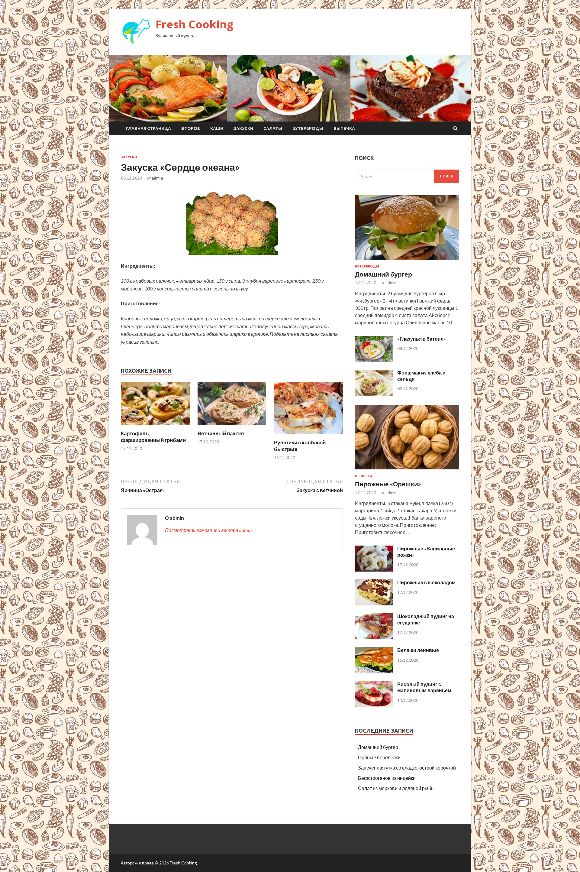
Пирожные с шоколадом (426, 582)
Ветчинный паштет (221, 433)
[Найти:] (407, 176)
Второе (190, 128)
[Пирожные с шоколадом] (374, 603)
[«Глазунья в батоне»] (374, 360)
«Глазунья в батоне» (421, 339)
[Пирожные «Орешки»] (407, 470)
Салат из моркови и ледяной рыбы (396, 788)
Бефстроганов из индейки (387, 778)
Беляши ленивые (418, 650)
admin (157, 178)
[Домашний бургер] (407, 261)
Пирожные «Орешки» (388, 484)
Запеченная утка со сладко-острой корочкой (407, 767)
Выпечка (344, 128)
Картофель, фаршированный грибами (153, 436)
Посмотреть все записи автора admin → (211, 530)
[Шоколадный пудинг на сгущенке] (374, 637)
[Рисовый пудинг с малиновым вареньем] (374, 705)
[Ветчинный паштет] (232, 426)
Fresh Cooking (195, 24)
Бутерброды (307, 128)
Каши (216, 128)
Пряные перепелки (379, 757)
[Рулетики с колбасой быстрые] (308, 435)
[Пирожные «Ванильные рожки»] (374, 569)
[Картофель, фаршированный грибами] (155, 426)
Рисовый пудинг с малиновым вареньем (424, 687)
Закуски (243, 128)
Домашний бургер (383, 274)
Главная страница (148, 128)
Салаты (272, 128)
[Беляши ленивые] (374, 671)
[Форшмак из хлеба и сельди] (374, 394)
